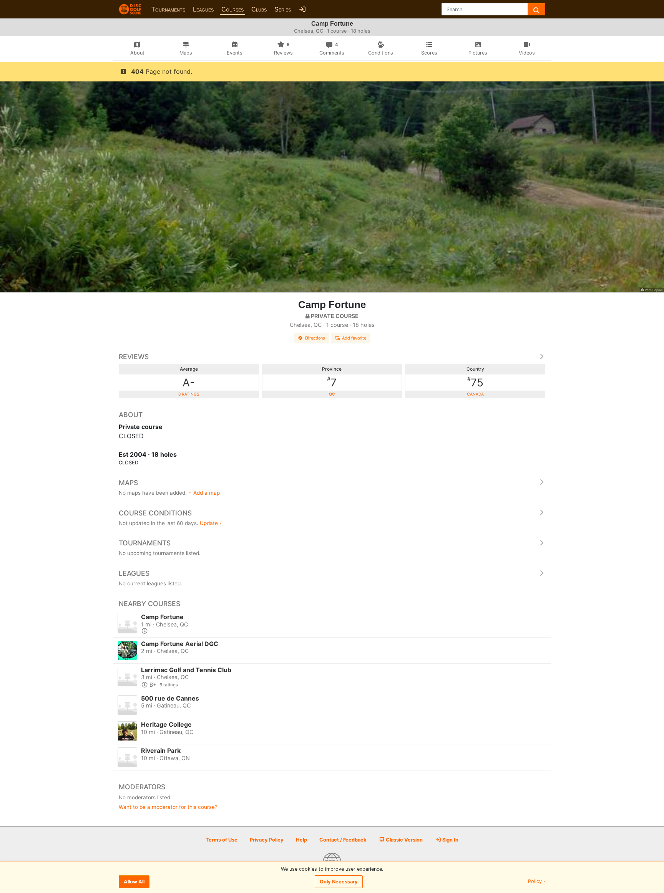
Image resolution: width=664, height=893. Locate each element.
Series (282, 9)
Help (301, 840)
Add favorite (354, 338)
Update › (210, 523)
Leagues (203, 9)
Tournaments (168, 9)
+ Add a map (204, 493)
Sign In (449, 840)
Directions (315, 338)
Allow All (134, 882)
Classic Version (404, 840)
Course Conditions (155, 513)
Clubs (259, 9)
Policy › (536, 881)
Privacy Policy (267, 840)
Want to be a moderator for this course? (168, 807)
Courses (232, 9)
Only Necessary (339, 882)
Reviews (134, 357)
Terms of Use (221, 840)
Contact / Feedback (342, 840)
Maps (128, 483)
